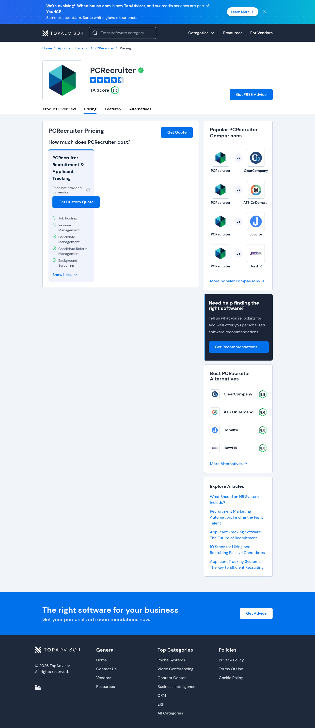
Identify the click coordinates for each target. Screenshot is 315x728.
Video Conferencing (175, 668)
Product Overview (59, 109)
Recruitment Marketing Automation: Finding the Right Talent (236, 517)
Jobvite (231, 430)
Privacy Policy (231, 660)
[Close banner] (264, 12)
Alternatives (140, 109)
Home (101, 660)
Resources (105, 686)
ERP (161, 704)
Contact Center (172, 677)
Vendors (103, 677)
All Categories (170, 713)
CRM (162, 695)
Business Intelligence (176, 686)
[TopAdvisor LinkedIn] (38, 687)
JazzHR (230, 448)
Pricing (90, 109)
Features (113, 109)
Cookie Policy (231, 677)
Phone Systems (171, 660)
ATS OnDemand (238, 412)
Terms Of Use (231, 668)
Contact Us (106, 668)
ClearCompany (238, 394)
